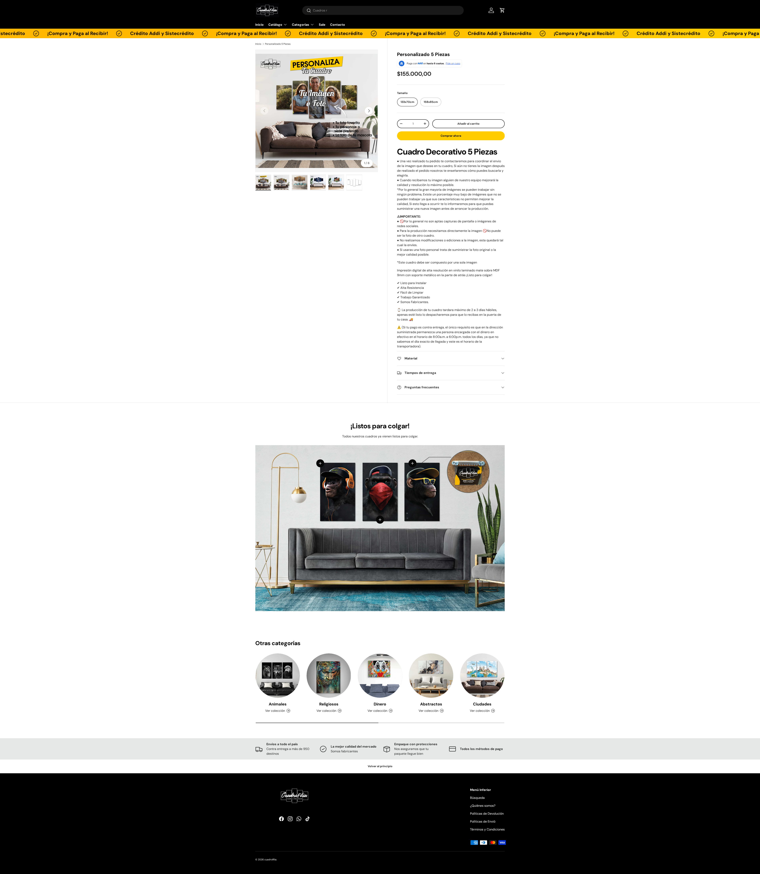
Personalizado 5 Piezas (278, 44)
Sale (322, 25)
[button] (502, 10)
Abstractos (431, 704)
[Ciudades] (482, 675)
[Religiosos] (329, 675)
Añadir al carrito (468, 123)
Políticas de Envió (482, 821)
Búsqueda (477, 798)
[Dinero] (380, 675)
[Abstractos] (431, 675)
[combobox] (383, 10)
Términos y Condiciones (487, 829)
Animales (278, 704)
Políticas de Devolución (487, 813)
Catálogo (275, 25)
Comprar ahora (451, 135)
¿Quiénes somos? (482, 806)
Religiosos (328, 704)
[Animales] (278, 675)
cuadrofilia (270, 859)
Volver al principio (380, 766)
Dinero (380, 704)
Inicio (259, 25)
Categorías (300, 25)
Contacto (337, 25)
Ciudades (482, 704)
